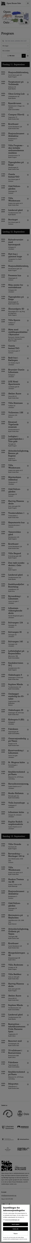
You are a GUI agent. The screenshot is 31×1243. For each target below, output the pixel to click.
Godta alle (15, 1229)
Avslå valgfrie (15, 1224)
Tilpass (15, 1233)
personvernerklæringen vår (12, 1219)
